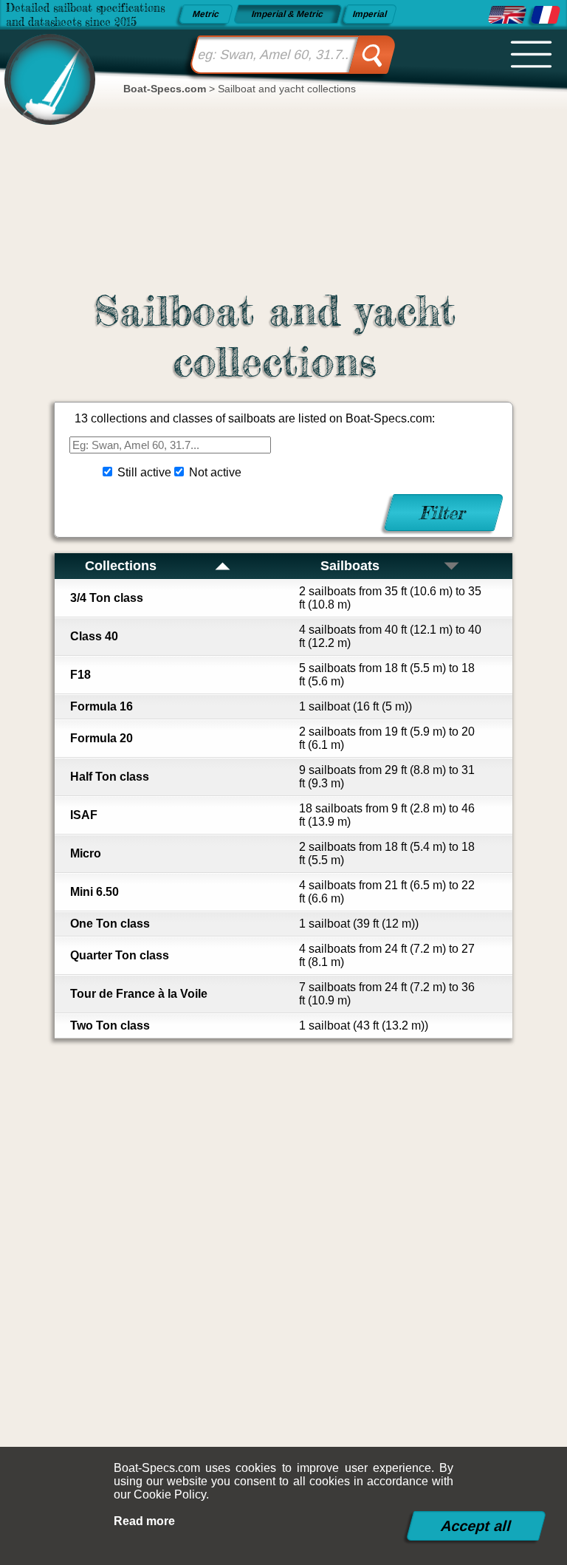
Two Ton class (110, 1025)
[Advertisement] (283, 1241)
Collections (121, 565)
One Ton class (110, 923)
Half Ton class (109, 776)
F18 (80, 674)
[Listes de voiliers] (545, 15)
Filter (444, 513)
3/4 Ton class (106, 598)
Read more (144, 1521)
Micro (85, 853)
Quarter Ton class (119, 955)
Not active (215, 472)
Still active (144, 472)
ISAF (83, 815)
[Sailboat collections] (507, 15)
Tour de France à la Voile (138, 993)
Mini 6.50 (94, 892)
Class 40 (94, 636)
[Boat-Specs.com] (45, 67)
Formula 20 (101, 738)
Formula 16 (101, 706)
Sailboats (349, 565)
